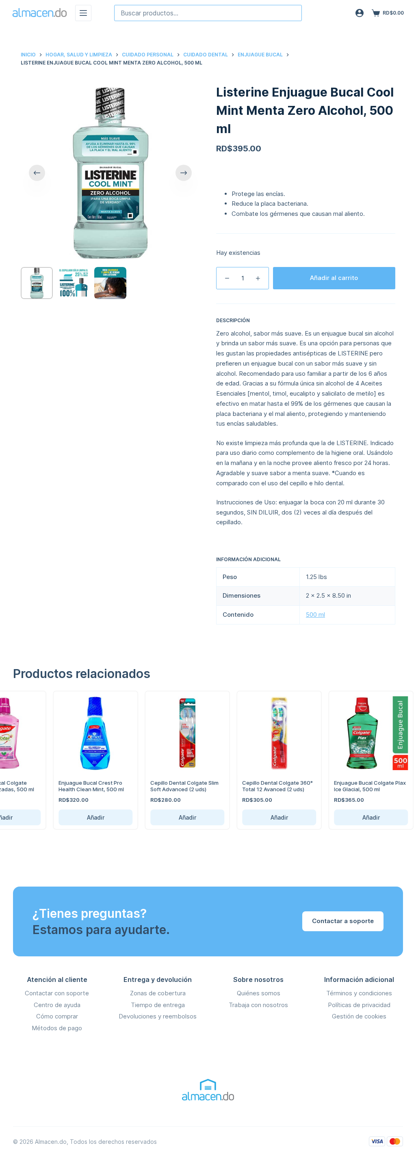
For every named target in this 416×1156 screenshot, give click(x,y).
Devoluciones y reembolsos (158, 1016)
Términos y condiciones (359, 993)
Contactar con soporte (57, 993)
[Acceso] (359, 13)
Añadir (85, 817)
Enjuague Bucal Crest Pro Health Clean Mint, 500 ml (81, 785)
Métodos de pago (57, 1028)
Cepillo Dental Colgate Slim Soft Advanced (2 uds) (174, 785)
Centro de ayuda (57, 1005)
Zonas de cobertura (158, 993)
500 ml (315, 614)
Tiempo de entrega (158, 1005)
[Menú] (83, 13)
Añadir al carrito (334, 278)
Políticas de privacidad (359, 1005)
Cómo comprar (57, 1016)
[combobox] (208, 13)
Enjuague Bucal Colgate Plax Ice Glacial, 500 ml (360, 785)
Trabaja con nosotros (258, 1005)
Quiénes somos (258, 993)
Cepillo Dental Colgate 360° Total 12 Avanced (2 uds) (267, 785)
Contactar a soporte (343, 921)
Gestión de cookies (359, 1016)
